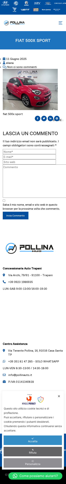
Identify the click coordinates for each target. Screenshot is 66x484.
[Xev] (37, 3)
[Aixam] (26, 3)
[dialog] (33, 430)
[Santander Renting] (57, 9)
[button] (35, 476)
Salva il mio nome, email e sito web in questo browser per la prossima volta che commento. (31, 206)
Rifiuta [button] (32, 452)
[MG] (16, 3)
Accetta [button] (32, 441)
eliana (9, 63)
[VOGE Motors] (14, 9)
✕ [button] (59, 396)
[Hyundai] (5, 3)
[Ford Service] (47, 3)
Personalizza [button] (32, 464)
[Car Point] (35, 9)
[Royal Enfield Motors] (46, 9)
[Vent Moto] (25, 9)
